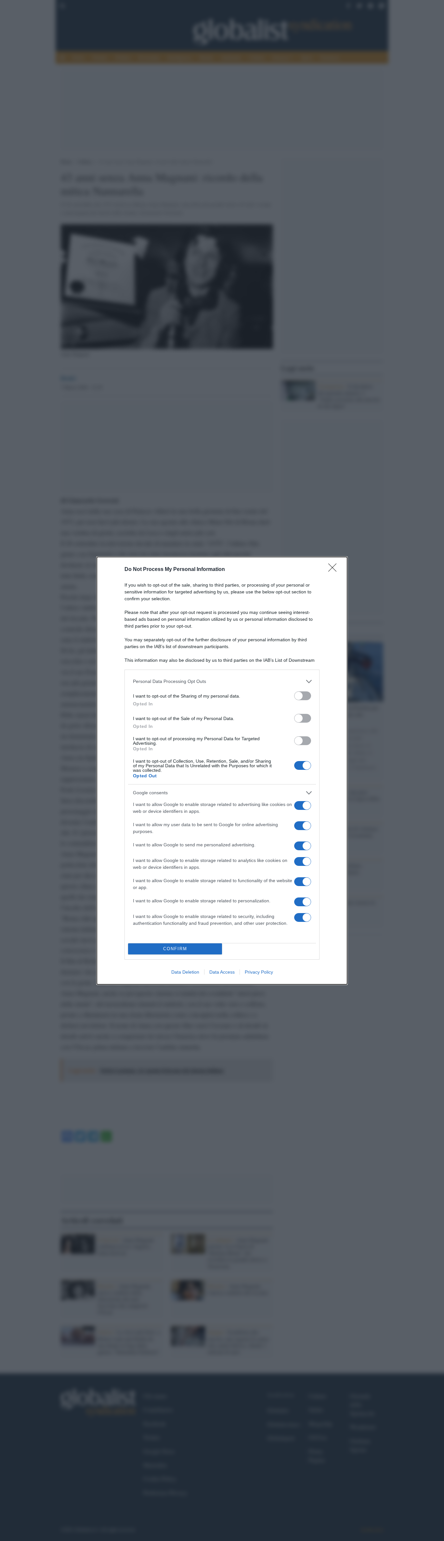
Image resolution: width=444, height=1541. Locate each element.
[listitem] (222, 681)
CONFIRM (175, 948)
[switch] (302, 695)
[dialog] (222, 770)
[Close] (334, 569)
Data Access (222, 972)
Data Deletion (185, 972)
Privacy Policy (259, 972)
